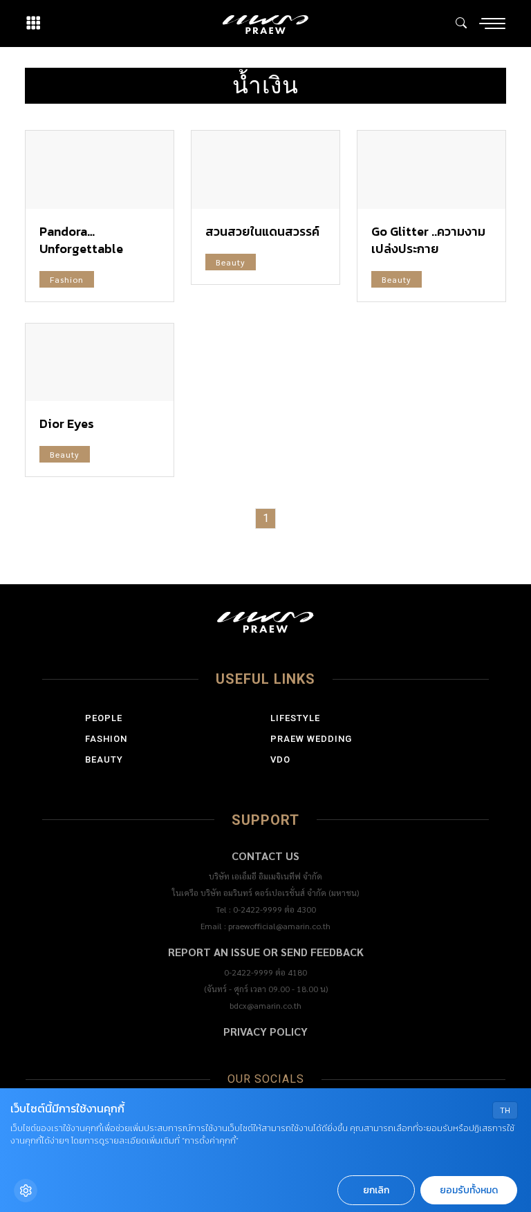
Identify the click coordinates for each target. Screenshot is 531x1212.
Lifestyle (295, 718)
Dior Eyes (66, 423)
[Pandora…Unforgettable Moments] (100, 169)
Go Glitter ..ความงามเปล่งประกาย (428, 240)
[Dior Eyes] (100, 362)
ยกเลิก (376, 1190)
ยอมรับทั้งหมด (469, 1190)
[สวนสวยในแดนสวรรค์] (265, 169)
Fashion (67, 279)
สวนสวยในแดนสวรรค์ (262, 231)
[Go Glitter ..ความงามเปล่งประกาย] (431, 169)
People (103, 718)
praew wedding (311, 739)
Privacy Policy (265, 1031)
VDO (280, 759)
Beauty (230, 262)
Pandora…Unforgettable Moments (81, 248)
